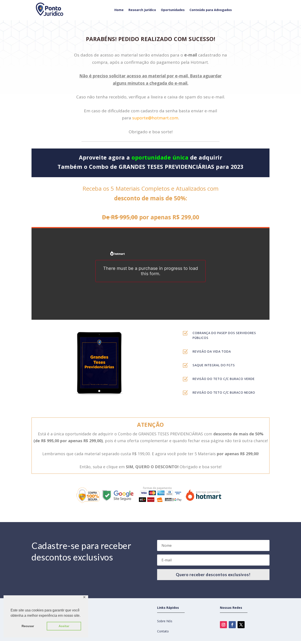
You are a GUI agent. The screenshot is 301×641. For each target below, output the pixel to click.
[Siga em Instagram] (223, 624)
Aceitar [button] (64, 626)
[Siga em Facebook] (232, 624)
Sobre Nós (164, 621)
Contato (163, 631)
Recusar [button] (28, 626)
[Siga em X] (241, 624)
